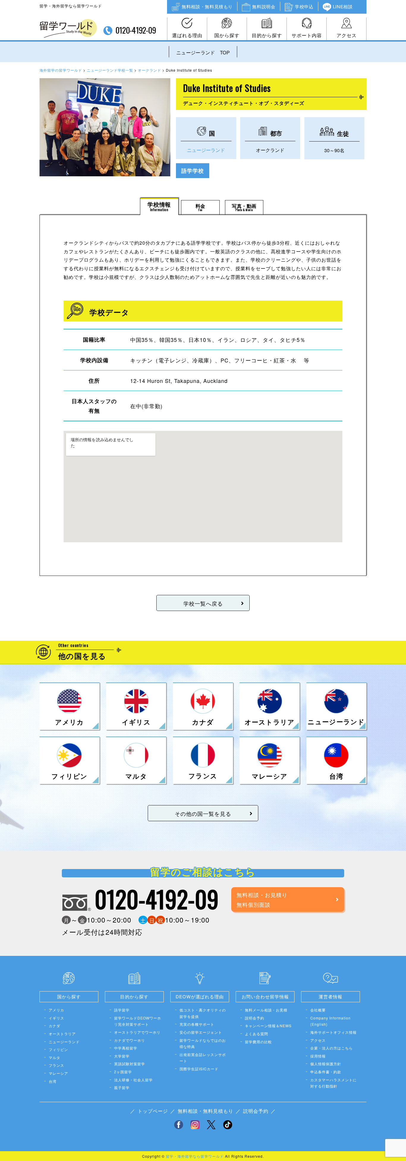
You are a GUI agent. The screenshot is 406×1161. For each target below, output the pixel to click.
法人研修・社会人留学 (133, 1079)
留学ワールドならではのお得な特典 (203, 1043)
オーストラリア (62, 1033)
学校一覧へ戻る (203, 603)
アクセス (346, 35)
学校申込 (304, 6)
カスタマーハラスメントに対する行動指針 (333, 1083)
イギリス (56, 1017)
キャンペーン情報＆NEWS (268, 1025)
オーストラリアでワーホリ (137, 1032)
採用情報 (318, 1055)
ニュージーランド (206, 150)
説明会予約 (254, 1017)
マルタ (54, 1057)
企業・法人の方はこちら (331, 1047)
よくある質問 (256, 1033)
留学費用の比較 (258, 1041)
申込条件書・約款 (325, 1071)
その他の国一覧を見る (203, 813)
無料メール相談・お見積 (266, 1009)
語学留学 (122, 1009)
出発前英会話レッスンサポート (203, 1057)
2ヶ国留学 (123, 1071)
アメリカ (56, 1009)
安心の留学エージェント (201, 1032)
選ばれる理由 (187, 35)
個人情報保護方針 (325, 1063)
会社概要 (318, 1009)
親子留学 (122, 1087)
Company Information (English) (330, 1021)
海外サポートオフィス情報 (333, 1032)
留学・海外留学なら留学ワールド (195, 1156)
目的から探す (267, 35)
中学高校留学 (125, 1047)
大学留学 (122, 1055)
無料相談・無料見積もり (207, 6)
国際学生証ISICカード (199, 1068)
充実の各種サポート (197, 1024)
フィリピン (58, 1049)
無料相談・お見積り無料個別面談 (262, 899)
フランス (56, 1065)
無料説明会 (263, 6)
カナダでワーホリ (129, 1040)
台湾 (52, 1081)
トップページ (153, 1110)
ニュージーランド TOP (203, 52)
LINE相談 (343, 6)
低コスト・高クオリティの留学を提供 (203, 1013)
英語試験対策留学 (129, 1063)
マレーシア (58, 1073)
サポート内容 (307, 35)
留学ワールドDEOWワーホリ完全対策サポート (137, 1021)
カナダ (54, 1025)
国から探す (227, 35)
